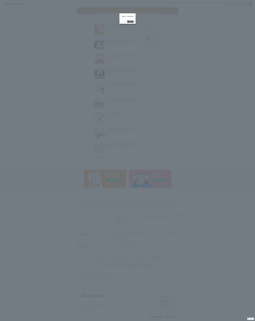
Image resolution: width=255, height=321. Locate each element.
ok (130, 21)
